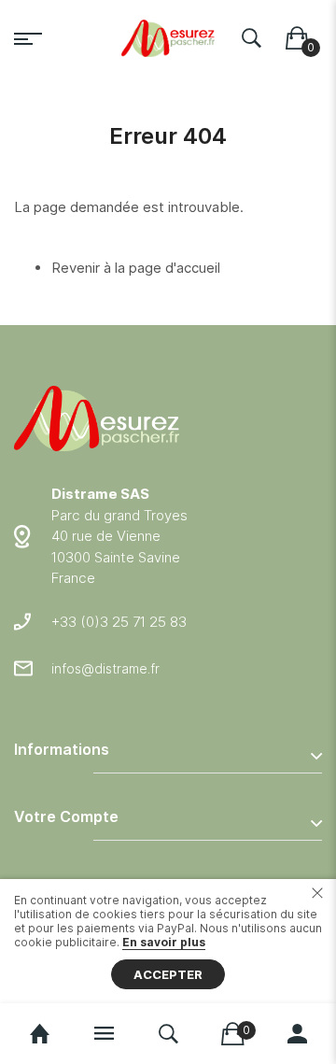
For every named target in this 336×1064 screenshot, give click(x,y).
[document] (168, 941)
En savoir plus (163, 942)
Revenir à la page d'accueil (135, 268)
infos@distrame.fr (105, 668)
